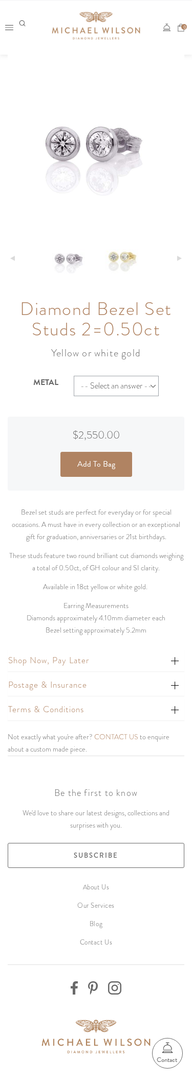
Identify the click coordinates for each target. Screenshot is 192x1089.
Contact (167, 1060)
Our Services (96, 905)
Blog (96, 924)
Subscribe (96, 855)
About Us (96, 887)
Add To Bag (96, 464)
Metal (45, 382)
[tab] (96, 660)
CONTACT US (116, 737)
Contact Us (96, 942)
